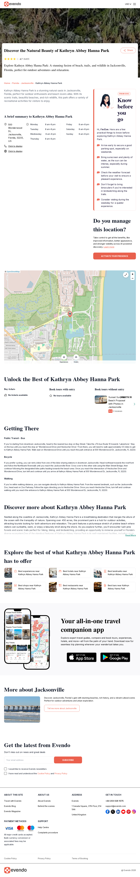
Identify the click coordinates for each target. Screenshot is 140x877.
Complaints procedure (48, 832)
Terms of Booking (80, 858)
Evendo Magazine (12, 811)
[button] (70, 314)
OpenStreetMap (13, 272)
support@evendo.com (116, 806)
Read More (130, 535)
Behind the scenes (46, 806)
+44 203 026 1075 (115, 801)
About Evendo (44, 801)
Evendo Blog (10, 806)
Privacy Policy (61, 773)
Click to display (15, 146)
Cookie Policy (43, 773)
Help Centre (43, 827)
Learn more (108, 247)
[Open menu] (134, 4)
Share (130, 50)
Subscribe (68, 760)
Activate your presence (114, 256)
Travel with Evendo (12, 801)
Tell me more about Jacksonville (62, 708)
